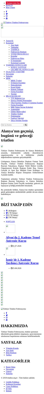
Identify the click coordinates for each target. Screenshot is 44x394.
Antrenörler (15, 109)
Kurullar (14, 56)
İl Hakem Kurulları (18, 83)
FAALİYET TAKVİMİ (15, 72)
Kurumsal (9, 43)
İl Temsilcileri (16, 61)
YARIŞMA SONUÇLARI (16, 65)
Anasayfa (9, 41)
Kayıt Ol (9, 5)
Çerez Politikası (12, 386)
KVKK (9, 389)
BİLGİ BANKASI (13, 96)
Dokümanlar (15, 116)
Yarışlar (14, 94)
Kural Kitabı (15, 87)
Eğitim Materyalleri (18, 112)
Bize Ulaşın (10, 7)
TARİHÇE (15, 50)
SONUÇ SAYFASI (18, 67)
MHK (8, 78)
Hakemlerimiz (16, 85)
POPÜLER (10, 222)
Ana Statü (14, 45)
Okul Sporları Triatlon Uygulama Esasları (27, 103)
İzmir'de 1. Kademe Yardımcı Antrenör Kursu (22, 261)
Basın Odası (10, 367)
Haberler (9, 76)
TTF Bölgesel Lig (18, 98)
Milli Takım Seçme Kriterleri (22, 107)
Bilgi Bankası (11, 353)
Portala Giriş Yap (13, 3)
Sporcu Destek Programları (21, 100)
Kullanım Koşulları (13, 384)
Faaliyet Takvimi (17, 118)
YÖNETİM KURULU (20, 54)
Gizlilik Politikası (12, 382)
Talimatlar (14, 47)
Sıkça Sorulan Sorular (19, 120)
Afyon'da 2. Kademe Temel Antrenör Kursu (23, 239)
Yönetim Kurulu (12, 348)
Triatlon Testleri (17, 114)
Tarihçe (9, 355)
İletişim (8, 391)
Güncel (8, 371)
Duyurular (10, 74)
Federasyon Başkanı (18, 52)
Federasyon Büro (17, 58)
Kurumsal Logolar (18, 63)
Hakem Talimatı (17, 89)
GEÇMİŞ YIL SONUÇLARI (22, 69)
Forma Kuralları (17, 92)
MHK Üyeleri (16, 81)
